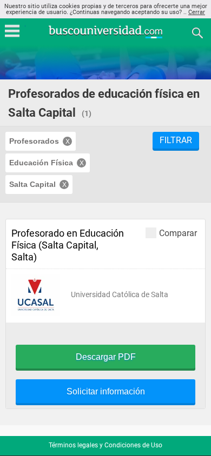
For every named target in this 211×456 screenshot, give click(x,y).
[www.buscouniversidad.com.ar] (105, 37)
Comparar (178, 233)
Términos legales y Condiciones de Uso (105, 445)
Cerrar (196, 12)
